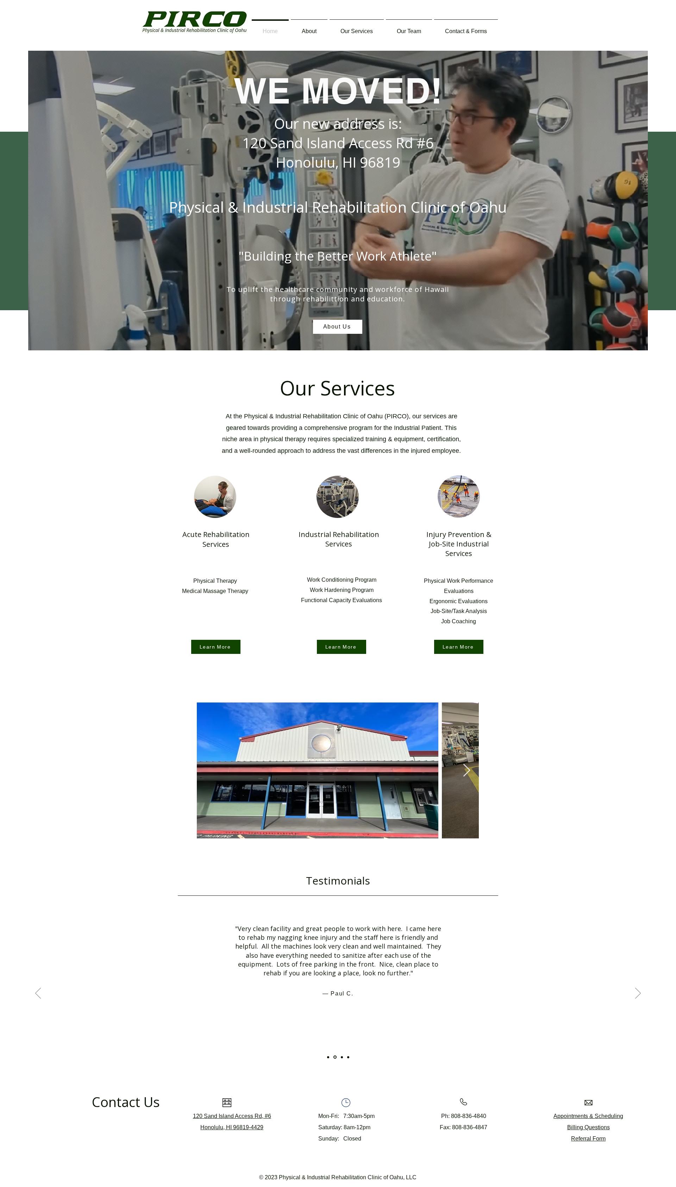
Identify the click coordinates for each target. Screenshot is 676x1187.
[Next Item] (467, 770)
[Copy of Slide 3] (348, 1057)
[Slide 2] (335, 1057)
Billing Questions (588, 1127)
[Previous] (38, 994)
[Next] (638, 994)
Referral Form (588, 1139)
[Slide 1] (328, 1057)
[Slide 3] (342, 1057)
